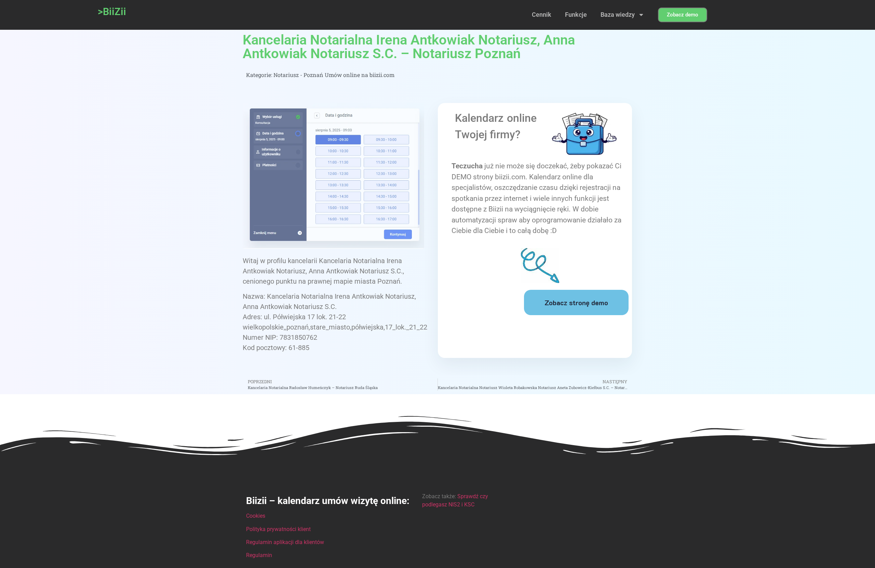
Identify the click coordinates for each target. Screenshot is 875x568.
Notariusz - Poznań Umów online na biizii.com (333, 74)
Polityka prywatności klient (278, 529)
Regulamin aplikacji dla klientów (285, 542)
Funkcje (576, 14)
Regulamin (259, 555)
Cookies (255, 516)
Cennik (541, 14)
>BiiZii (112, 11)
